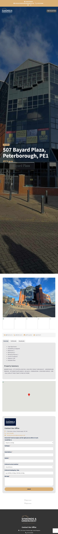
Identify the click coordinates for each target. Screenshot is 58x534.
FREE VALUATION (51, 11)
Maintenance (29, 1)
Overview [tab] (5, 341)
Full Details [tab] (13, 341)
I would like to (8, 440)
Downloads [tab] (21, 341)
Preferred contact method (11, 464)
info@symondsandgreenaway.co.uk (16, 435)
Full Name (7, 446)
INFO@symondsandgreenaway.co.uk (24, 3)
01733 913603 (40, 3)
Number (7, 458)
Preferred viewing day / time (12, 470)
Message (7, 476)
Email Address (8, 452)
